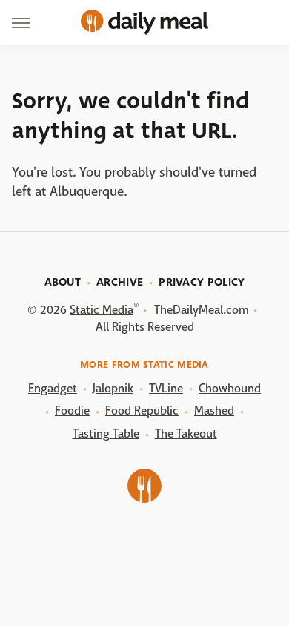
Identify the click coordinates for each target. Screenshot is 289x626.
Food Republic (142, 410)
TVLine (166, 388)
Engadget (52, 388)
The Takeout (186, 433)
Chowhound (230, 388)
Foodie (72, 410)
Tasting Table (106, 433)
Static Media (101, 309)
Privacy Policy (202, 282)
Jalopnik (113, 388)
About (63, 282)
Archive (119, 282)
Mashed (214, 410)
